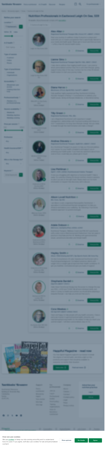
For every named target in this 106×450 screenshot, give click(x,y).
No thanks (81, 440)
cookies (11, 439)
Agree (95, 440)
